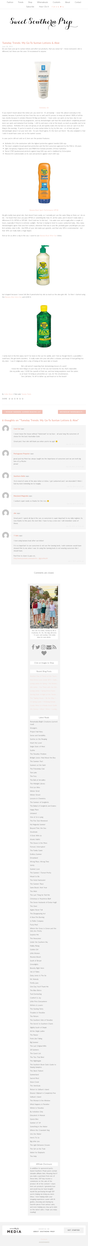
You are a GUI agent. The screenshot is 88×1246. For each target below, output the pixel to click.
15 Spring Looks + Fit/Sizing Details (42, 702)
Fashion (10, 2)
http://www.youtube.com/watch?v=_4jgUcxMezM (31, 558)
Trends (20, 2)
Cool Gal (17, 429)
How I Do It (44, 6)
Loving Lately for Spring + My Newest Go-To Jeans (44, 683)
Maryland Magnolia (21, 496)
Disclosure (44, 1239)
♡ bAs (16, 536)
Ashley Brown (8, 394)
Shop (30, 2)
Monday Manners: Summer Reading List (23, 412)
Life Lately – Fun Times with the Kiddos (44, 687)
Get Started (74, 1230)
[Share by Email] (20, 398)
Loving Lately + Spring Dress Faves (42, 691)
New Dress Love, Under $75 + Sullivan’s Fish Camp (44, 680)
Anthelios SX (44, 108)
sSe (15, 513)
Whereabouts (42, 2)
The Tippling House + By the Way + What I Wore (44, 698)
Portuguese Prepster (22, 454)
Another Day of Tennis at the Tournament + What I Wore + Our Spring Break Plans (44, 676)
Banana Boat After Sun (48, 236)
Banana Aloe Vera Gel (13, 297)
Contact (78, 2)
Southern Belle (19, 476)
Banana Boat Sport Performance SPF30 (44, 210)
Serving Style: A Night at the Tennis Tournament (44, 694)
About (67, 2)
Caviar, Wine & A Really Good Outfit (43, 705)
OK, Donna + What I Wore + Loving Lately (44, 709)
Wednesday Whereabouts (71, 412)
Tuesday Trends (26, 394)
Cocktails (56, 2)
